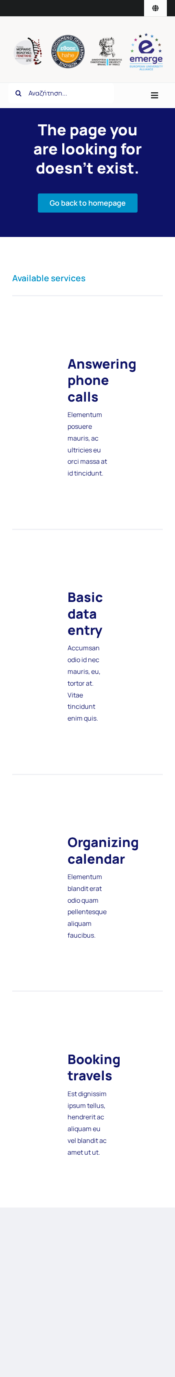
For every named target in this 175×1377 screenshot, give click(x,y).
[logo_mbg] (28, 40)
